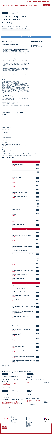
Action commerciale (37, 374)
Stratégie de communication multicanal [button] (19, 291)
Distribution (29, 376)
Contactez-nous (46, 5)
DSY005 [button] (13, 193)
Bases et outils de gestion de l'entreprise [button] (20, 188)
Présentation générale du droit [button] (18, 164)
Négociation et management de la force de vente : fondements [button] (24, 242)
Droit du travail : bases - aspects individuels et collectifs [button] (22, 253)
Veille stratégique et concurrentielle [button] (19, 285)
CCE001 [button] (13, 186)
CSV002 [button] (13, 308)
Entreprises (35, 5)
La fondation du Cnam (14, 419)
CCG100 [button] (13, 317)
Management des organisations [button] (18, 346)
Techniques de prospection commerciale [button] (20, 263)
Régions (30, 5)
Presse (27, 417)
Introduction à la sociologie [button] (17, 209)
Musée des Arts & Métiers (30, 422)
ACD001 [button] (13, 240)
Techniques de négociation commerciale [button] (20, 266)
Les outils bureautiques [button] (16, 177)
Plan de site (28, 426)
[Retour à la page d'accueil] (5, 1)
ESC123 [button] (13, 296)
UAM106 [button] (13, 279)
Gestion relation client (12, 374)
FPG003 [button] (13, 215)
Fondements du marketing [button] (17, 239)
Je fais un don (13, 421)
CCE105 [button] (13, 340)
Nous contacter (28, 419)
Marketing (10, 12)
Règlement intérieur (18, 430)
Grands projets (13, 422)
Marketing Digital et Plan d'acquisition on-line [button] (20, 295)
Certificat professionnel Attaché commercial (36, 394)
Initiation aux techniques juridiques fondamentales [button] (21, 235)
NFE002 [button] (13, 182)
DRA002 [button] (13, 236)
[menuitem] (29, 1)
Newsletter (46, 430)
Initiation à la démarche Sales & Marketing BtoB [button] (21, 329)
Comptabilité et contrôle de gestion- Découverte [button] (21, 316)
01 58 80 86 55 (35, 45)
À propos (27, 416)
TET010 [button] (13, 201)
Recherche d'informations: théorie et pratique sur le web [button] (22, 270)
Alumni (12, 420)
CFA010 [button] (13, 197)
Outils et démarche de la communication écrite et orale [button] (22, 185)
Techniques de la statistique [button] (17, 220)
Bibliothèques (28, 423)
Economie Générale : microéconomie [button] (19, 231)
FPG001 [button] (13, 248)
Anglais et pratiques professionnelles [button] (19, 299)
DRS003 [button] (13, 254)
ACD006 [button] (13, 275)
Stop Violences (28, 425)
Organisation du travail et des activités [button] (19, 192)
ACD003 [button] (13, 264)
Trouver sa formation (14, 5)
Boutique (27, 421)
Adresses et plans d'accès (30, 420)
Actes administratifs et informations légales (29, 430)
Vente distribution (5, 12)
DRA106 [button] (13, 351)
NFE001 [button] (13, 178)
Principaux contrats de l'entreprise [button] (18, 350)
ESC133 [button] (13, 357)
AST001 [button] (13, 210)
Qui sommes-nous (14, 416)
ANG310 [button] (13, 300)
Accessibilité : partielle (40, 430)
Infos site (12, 430)
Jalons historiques (14, 417)
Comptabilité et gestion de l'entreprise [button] (19, 196)
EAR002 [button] (13, 169)
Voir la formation (21, 385)
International (28, 424)
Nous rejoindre (28, 418)
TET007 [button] (13, 271)
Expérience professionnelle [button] (17, 224)
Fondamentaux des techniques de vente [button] (20, 274)
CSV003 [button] (13, 330)
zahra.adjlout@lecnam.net (38, 46)
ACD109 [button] (13, 335)
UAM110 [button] (13, 362)
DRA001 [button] (13, 165)
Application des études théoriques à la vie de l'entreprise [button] (23, 356)
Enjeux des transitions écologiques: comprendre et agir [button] (22, 302)
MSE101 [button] (13, 347)
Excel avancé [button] (14, 181)
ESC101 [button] (13, 313)
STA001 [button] (13, 221)
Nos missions (13, 418)
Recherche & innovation (23, 5)
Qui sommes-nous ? (6, 5)
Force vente (15, 12)
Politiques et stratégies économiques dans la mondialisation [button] (23, 342)
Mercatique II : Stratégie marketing (10, 376)
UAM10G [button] (13, 225)
